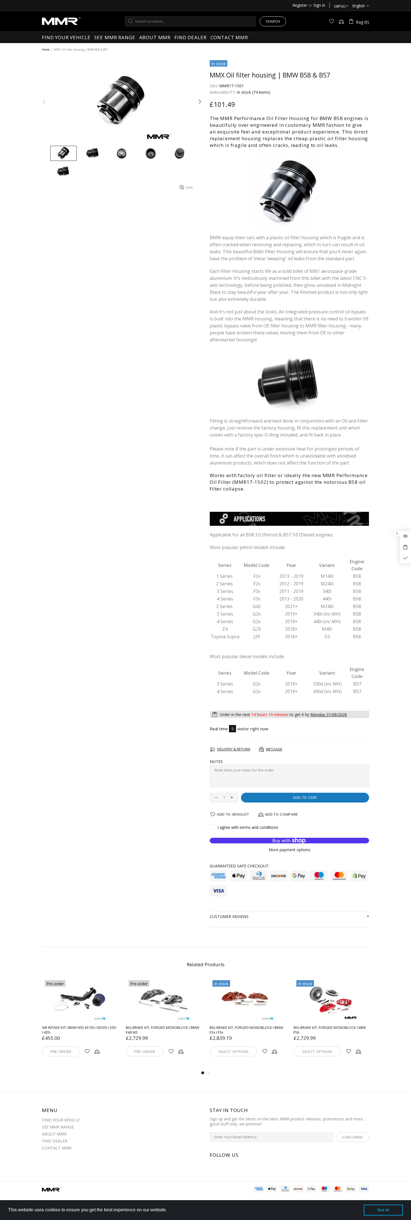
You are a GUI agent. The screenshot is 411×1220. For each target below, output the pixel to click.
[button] (169, 1210)
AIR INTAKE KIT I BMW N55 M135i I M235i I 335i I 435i (79, 1030)
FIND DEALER (54, 1141)
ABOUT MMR (54, 1134)
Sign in (319, 5)
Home (45, 49)
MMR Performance (61, 21)
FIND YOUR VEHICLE (61, 1120)
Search (273, 21)
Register (299, 5)
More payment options (289, 849)
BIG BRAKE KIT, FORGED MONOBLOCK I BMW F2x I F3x (246, 1030)
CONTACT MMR (57, 1148)
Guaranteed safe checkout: (239, 866)
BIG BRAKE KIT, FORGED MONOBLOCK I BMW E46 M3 (162, 1030)
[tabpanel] (80, 1023)
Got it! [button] (383, 1210)
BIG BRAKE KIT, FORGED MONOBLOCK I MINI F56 (330, 1030)
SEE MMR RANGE (58, 1127)
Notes (216, 761)
